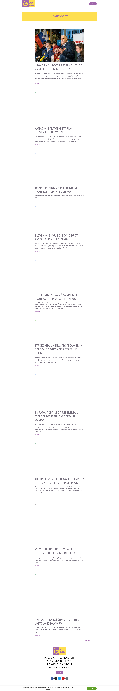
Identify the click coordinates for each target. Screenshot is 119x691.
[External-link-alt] (66, 678)
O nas (51, 3)
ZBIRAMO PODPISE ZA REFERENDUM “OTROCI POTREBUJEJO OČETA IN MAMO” (57, 416)
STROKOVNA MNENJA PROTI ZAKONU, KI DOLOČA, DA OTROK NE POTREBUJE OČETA (59, 349)
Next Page (88, 640)
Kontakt (84, 3)
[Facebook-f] (52, 678)
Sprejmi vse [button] (92, 688)
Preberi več (37, 83)
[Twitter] (59, 678)
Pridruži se (77, 3)
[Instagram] (55, 678)
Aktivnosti (59, 3)
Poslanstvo (67, 3)
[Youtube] (63, 678)
